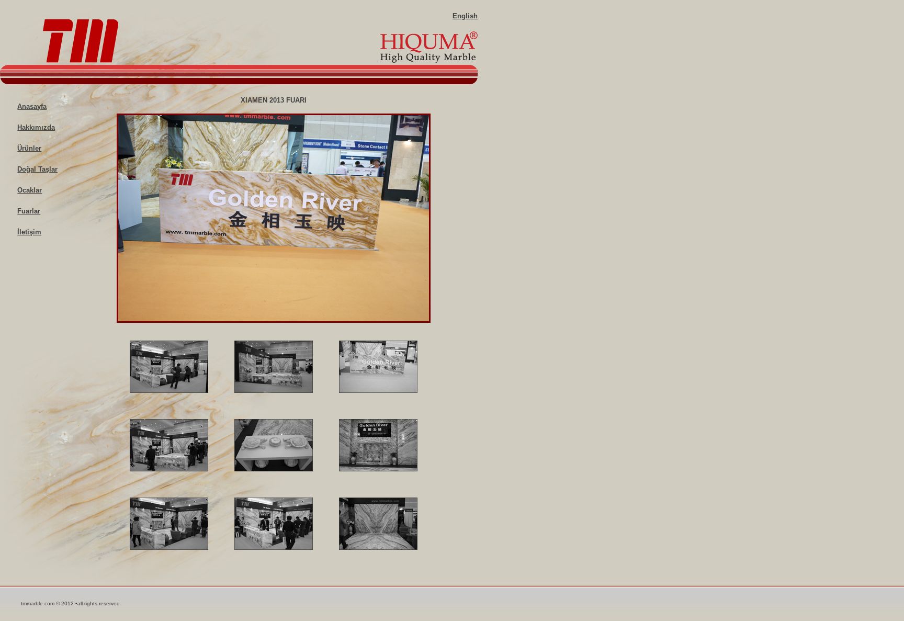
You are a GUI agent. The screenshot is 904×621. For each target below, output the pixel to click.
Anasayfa (32, 106)
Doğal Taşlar (37, 169)
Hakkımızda (36, 127)
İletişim (29, 232)
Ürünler (29, 148)
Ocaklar (29, 190)
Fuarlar (28, 211)
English (465, 16)
